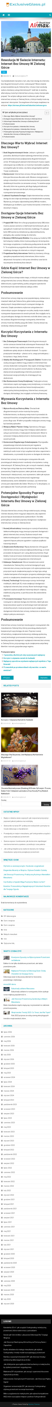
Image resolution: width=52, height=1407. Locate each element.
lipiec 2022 (8, 1168)
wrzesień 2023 (9, 1109)
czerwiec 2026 (9, 1037)
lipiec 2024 (8, 1082)
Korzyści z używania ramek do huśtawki (19, 658)
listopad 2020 (9, 1258)
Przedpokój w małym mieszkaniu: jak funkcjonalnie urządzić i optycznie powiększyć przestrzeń (27, 835)
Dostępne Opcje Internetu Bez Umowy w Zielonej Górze (23, 119)
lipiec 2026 (8, 1032)
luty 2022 (7, 1190)
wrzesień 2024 (9, 1077)
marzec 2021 (9, 1240)
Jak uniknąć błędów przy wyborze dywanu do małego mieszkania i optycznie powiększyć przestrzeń (24, 850)
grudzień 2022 (9, 1145)
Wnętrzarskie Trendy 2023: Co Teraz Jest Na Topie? (31, 1012)
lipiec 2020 (8, 1277)
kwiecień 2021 (9, 1236)
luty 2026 (7, 1055)
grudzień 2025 (9, 1064)
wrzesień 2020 (9, 1267)
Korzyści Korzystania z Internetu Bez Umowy (19, 126)
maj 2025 (7, 1073)
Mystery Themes (34, 1404)
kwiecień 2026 (9, 1046)
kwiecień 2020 (9, 1290)
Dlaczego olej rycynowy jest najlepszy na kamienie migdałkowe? (22, 756)
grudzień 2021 (9, 1199)
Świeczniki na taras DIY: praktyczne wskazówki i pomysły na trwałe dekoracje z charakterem (26, 827)
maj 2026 (7, 1041)
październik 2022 (10, 1154)
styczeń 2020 (9, 1304)
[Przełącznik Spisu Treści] (45, 113)
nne (5, 939)
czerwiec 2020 (9, 1281)
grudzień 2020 (9, 1254)
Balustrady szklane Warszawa (22, 989)
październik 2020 (10, 1263)
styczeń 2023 (9, 1141)
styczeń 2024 (9, 1095)
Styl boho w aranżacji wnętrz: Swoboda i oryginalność (24, 866)
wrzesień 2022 (9, 1159)
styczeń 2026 (9, 1059)
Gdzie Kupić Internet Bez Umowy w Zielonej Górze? (21, 121)
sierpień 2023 (9, 1114)
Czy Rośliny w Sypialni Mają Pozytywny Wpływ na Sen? (24, 882)
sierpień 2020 (9, 1272)
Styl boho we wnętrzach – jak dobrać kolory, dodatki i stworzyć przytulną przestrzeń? (45, 678)
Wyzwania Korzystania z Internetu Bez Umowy (19, 129)
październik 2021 (10, 1209)
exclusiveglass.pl (21, 76)
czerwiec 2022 (9, 1172)
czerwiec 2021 (9, 1227)
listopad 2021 (9, 1204)
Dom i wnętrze (9, 921)
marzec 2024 (9, 1091)
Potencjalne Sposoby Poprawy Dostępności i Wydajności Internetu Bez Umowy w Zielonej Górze (23, 133)
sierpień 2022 (9, 1163)
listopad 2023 (9, 1100)
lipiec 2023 (8, 1118)
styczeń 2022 (9, 1195)
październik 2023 (10, 1104)
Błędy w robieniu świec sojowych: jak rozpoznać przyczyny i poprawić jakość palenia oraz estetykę (26, 819)
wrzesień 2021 (9, 1213)
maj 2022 (7, 1177)
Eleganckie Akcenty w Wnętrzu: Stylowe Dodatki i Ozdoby (25, 870)
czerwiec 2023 (9, 1123)
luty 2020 (7, 1299)
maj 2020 (7, 1286)
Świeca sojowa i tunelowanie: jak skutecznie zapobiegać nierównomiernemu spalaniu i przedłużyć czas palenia (25, 842)
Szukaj (3, 800)
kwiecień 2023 (9, 1132)
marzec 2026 (9, 1050)
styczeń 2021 (9, 1249)
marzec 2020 (9, 1295)
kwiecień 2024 (9, 1086)
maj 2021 (7, 1231)
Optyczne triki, (9, 943)
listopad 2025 (9, 1068)
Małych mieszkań (10, 934)
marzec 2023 (9, 1136)
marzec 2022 (9, 1186)
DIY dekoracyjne (10, 916)
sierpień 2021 (9, 1218)
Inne (4, 72)
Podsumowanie (9, 124)
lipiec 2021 (8, 1222)
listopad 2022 (9, 1150)
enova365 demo (10, 984)
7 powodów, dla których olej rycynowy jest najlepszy (24, 655)
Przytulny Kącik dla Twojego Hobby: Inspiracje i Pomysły (9, 678)
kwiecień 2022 (9, 1181)
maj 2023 (7, 1127)
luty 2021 (7, 1245)
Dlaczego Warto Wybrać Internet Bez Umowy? (19, 116)
